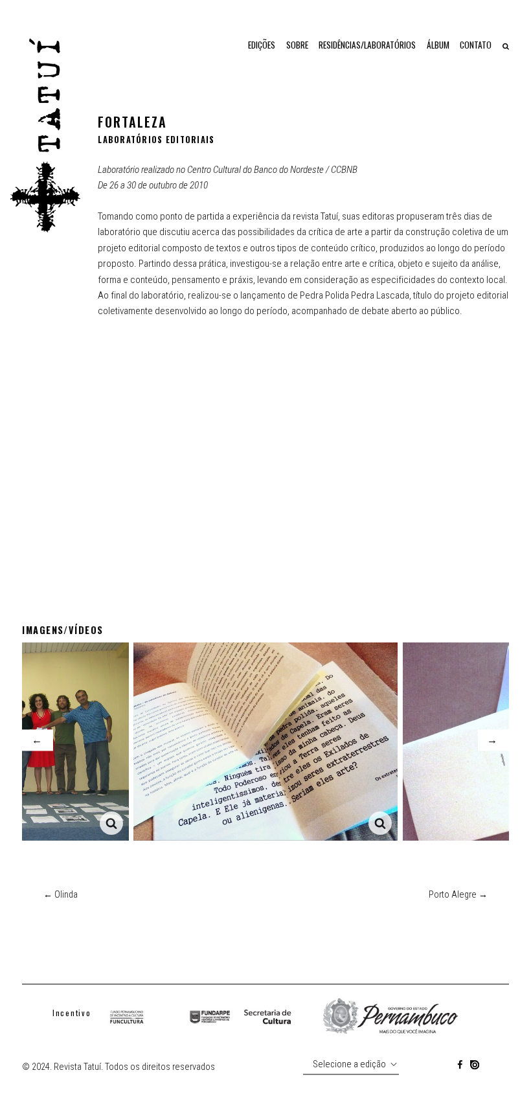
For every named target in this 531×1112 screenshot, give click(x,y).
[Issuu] (474, 1067)
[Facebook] (459, 1067)
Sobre (297, 44)
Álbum (438, 44)
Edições (261, 44)
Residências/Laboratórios (367, 44)
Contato (475, 44)
